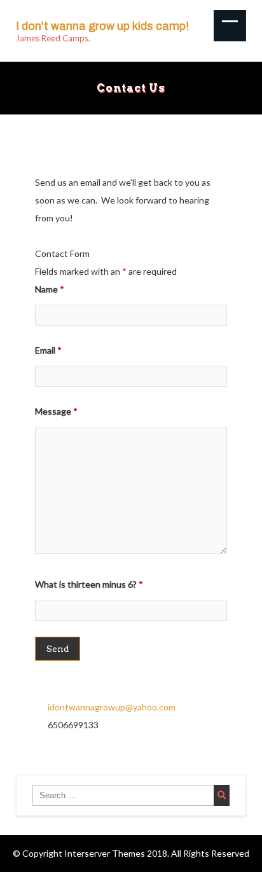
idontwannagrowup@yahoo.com (112, 707)
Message (56, 411)
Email (48, 350)
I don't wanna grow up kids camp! (102, 26)
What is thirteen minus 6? (89, 584)
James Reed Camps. (53, 38)
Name (49, 289)
